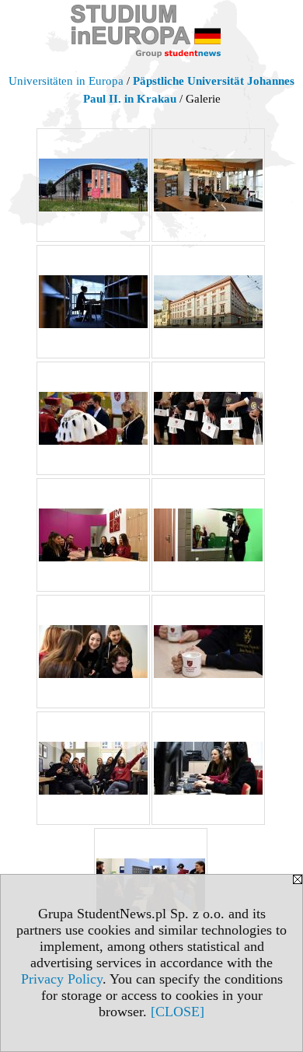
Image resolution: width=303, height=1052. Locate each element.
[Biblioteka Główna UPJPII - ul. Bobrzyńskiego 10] (93, 185)
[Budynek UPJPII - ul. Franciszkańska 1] (208, 302)
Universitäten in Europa (66, 81)
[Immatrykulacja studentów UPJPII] (93, 418)
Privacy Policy (62, 979)
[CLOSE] (177, 1011)
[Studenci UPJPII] (93, 535)
